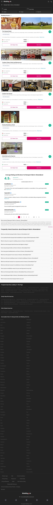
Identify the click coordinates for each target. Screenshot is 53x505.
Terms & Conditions (21, 476)
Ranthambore (3, 387)
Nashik (27, 439)
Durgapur (2, 335)
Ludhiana (2, 428)
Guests (5, 11)
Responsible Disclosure (12, 484)
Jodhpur (28, 444)
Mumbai (28, 395)
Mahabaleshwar (29, 390)
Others (27, 371)
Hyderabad (28, 398)
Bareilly (2, 341)
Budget (22, 11)
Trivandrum (3, 371)
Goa (27, 412)
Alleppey (2, 376)
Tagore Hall (7, 192)
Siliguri (27, 463)
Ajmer (2, 346)
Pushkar (2, 363)
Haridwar (28, 384)
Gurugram (3, 431)
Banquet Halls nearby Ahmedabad (11, 304)
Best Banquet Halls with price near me (11, 300)
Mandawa (3, 327)
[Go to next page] (36, 217)
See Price (39, 44)
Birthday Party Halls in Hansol (40, 311)
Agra (2, 422)
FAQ (12, 476)
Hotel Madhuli (7, 183)
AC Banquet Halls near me (32, 299)
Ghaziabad (3, 412)
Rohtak (2, 319)
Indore (2, 409)
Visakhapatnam (4, 439)
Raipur (2, 455)
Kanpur (27, 422)
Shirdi (27, 387)
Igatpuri (28, 379)
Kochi (27, 447)
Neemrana (3, 379)
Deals (13, 481)
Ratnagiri (28, 352)
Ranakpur (28, 360)
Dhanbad (28, 341)
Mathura (28, 325)
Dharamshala (29, 335)
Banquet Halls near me (21, 299)
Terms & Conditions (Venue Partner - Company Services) (10, 488)
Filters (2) (39, 11)
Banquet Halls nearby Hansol (16, 292)
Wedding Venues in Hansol (6, 311)
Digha (2, 330)
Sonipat (2, 393)
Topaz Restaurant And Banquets (12, 201)
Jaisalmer (28, 322)
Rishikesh (2, 384)
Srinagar (2, 352)
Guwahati (2, 442)
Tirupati (2, 338)
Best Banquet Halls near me (9, 302)
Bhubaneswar (29, 433)
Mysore (28, 368)
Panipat (2, 471)
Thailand (2, 360)
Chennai (2, 403)
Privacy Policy (5, 478)
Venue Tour (15, 44)
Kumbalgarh (28, 338)
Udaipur (28, 420)
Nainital (2, 349)
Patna (2, 417)
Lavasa (2, 344)
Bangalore (28, 401)
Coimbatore (28, 461)
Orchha (27, 344)
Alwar (2, 333)
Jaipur (2, 406)
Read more (42, 37)
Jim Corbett (3, 322)
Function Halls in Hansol (13, 312)
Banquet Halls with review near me (28, 300)
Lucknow (28, 406)
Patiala (27, 357)
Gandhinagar (3, 466)
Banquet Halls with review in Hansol (30, 289)
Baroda (27, 428)
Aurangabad (29, 469)
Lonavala (28, 376)
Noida (27, 425)
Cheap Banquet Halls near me (36, 302)
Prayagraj (28, 452)
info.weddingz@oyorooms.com (27, 496)
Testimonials (22, 478)
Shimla (2, 463)
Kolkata (2, 401)
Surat (2, 425)
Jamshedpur (29, 349)
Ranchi (2, 447)
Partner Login (5, 476)
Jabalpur (2, 461)
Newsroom (13, 478)
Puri (27, 417)
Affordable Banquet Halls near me (8, 299)
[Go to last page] (39, 217)
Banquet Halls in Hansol (21, 287)
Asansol (28, 365)
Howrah (28, 450)
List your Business (5, 481)
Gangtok (2, 357)
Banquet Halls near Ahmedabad (25, 304)
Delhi (2, 398)
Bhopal (2, 433)
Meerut (2, 444)
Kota (1, 325)
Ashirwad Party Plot (9, 209)
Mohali (2, 374)
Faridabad (28, 431)
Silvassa (28, 393)
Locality (5, 9)
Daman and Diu (29, 471)
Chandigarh (3, 414)
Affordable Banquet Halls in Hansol (8, 287)
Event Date (31, 9)
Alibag (2, 355)
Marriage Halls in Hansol (18, 311)
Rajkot (27, 455)
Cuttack (28, 466)
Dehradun (3, 452)
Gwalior (28, 458)
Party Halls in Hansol (29, 311)
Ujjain (2, 469)
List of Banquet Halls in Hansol (24, 290)
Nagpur (27, 414)
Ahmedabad (29, 409)
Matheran (28, 346)
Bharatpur (3, 368)
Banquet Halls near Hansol (29, 292)
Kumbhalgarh (3, 365)
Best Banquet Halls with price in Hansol (13, 289)
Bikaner (28, 374)
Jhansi (27, 382)
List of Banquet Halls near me (23, 302)
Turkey (27, 363)
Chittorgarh (28, 319)
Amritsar (28, 436)
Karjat (27, 355)
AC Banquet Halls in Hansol (33, 287)
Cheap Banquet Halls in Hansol (38, 290)
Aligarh (27, 333)
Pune (27, 403)
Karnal (2, 450)
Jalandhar (3, 458)
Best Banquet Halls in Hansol (11, 290)
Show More (50, 226)
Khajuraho (3, 390)
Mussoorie (3, 382)
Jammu (28, 330)
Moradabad (3, 395)
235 (34, 217)
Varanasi (2, 436)
